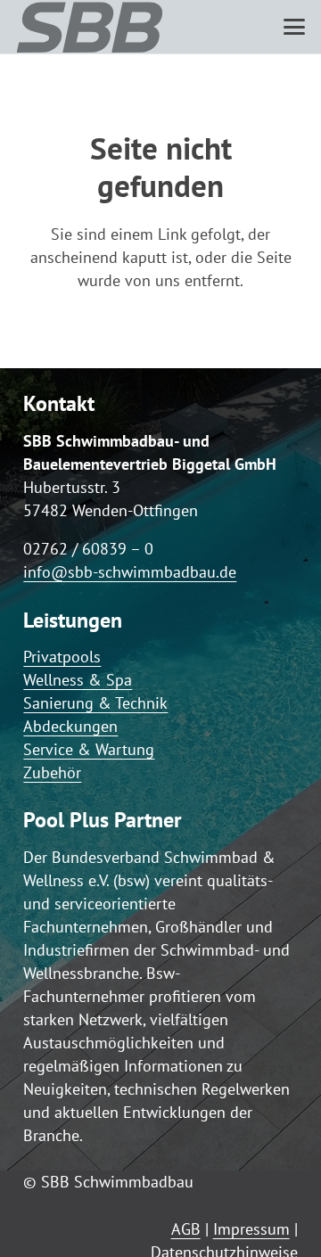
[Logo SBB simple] (89, 26)
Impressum (251, 1229)
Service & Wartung (88, 749)
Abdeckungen (70, 726)
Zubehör (52, 772)
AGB (186, 1229)
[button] (294, 26)
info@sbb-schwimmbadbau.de (129, 572)
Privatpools (62, 656)
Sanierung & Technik (95, 703)
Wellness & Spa (77, 680)
